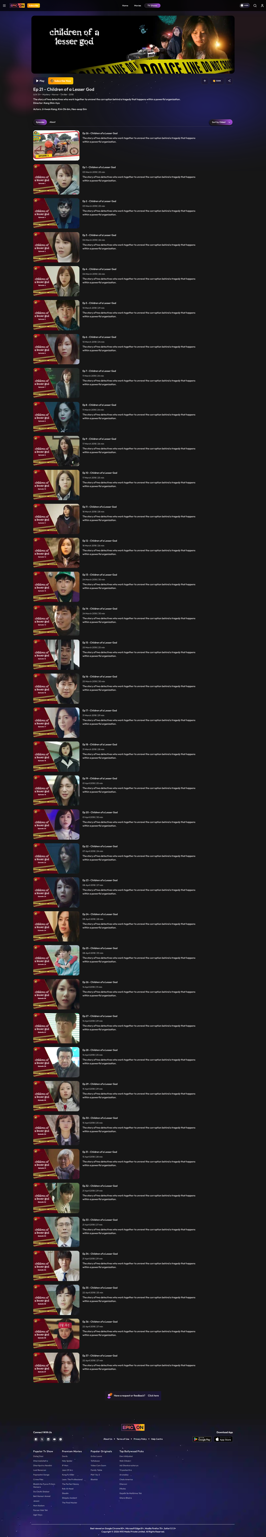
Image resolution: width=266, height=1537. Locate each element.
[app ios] (223, 1439)
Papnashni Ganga (41, 1474)
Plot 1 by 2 (95, 1474)
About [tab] (52, 122)
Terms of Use (123, 1439)
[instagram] (60, 1439)
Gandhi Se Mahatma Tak (130, 1493)
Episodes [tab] (40, 122)
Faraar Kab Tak (40, 1510)
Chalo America (126, 1479)
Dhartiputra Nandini (42, 1465)
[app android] (203, 1439)
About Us (107, 1439)
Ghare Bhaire (125, 1498)
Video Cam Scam (98, 1465)
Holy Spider (67, 1461)
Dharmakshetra (40, 1461)
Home (125, 5)
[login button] (262, 5)
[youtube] (54, 1439)
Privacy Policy (140, 1439)
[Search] (255, 5)
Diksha (122, 1488)
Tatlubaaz (95, 1461)
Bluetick (94, 1479)
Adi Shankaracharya (128, 1465)
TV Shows (152, 5)
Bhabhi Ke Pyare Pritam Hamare (44, 1485)
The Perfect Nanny (70, 1484)
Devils (65, 1456)
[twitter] (42, 1439)
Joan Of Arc (67, 1470)
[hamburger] (4, 5)
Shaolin (65, 1493)
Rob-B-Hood (67, 1488)
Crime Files (38, 1479)
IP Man (65, 1465)
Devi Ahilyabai (126, 1456)
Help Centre (157, 1439)
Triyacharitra (125, 1470)
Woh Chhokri (125, 1461)
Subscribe (33, 5)
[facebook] (36, 1439)
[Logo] (17, 5)
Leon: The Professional (72, 1479)
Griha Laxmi (96, 1456)
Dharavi (123, 1484)
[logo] (133, 1427)
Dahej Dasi (38, 1456)
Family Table (96, 1470)
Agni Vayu (37, 1514)
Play (41, 80)
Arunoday (124, 1474)
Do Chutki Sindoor (41, 1491)
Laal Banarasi (39, 1470)
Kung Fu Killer (68, 1474)
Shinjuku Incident (69, 1498)
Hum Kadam (38, 1505)
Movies (137, 5)
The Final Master (69, 1502)
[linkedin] (48, 1439)
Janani (36, 1501)
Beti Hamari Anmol (41, 1496)
